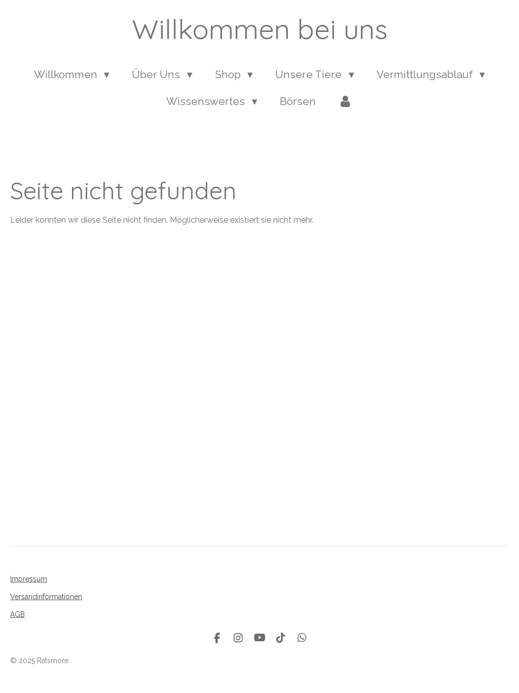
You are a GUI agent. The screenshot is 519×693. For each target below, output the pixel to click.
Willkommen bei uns (260, 29)
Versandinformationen (46, 597)
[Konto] (345, 101)
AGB (17, 614)
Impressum (28, 579)
